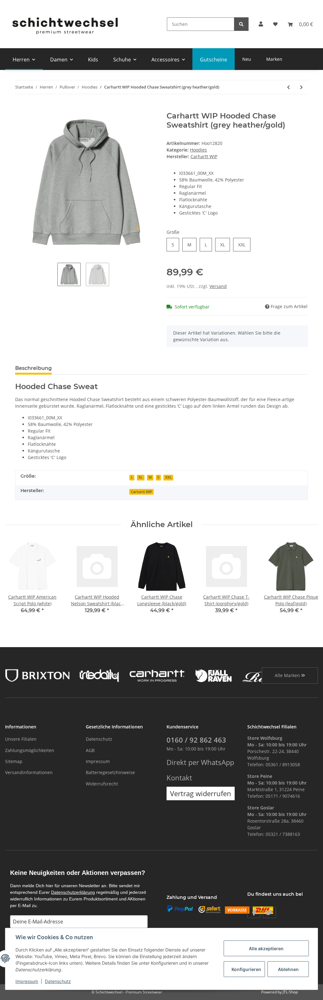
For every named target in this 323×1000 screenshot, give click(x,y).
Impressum (98, 761)
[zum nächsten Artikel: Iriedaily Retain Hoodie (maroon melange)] (301, 87)
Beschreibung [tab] (33, 368)
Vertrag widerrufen (200, 793)
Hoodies (198, 150)
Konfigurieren (246, 969)
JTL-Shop (290, 992)
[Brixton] (37, 675)
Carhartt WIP (141, 492)
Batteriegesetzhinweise (110, 772)
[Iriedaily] (99, 675)
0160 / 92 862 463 (196, 740)
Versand (218, 286)
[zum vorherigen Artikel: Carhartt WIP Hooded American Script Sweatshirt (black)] (288, 87)
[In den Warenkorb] (20, 108)
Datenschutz (99, 739)
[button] (261, 24)
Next (307, 580)
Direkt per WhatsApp (200, 762)
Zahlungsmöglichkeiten (29, 750)
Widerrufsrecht (102, 784)
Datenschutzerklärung (73, 892)
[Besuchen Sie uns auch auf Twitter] (269, 912)
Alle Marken (288, 675)
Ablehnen (288, 969)
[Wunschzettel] (275, 24)
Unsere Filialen (21, 739)
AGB (90, 750)
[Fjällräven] (213, 675)
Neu (246, 59)
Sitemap (13, 761)
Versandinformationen (29, 772)
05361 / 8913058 (283, 764)
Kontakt (179, 778)
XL (222, 245)
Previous (15, 580)
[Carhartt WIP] (157, 675)
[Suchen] (241, 24)
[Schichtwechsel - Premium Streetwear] (64, 24)
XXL (241, 245)
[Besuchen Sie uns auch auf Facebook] (253, 912)
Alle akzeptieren (266, 948)
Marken (274, 59)
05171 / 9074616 (283, 796)
